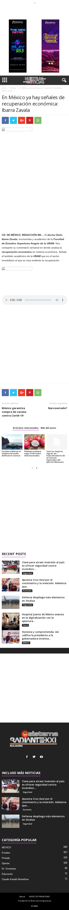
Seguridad (27, 573)
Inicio (4, 88)
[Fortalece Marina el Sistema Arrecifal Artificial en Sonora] (12, 442)
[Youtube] (42, 757)
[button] (63, 80)
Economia (27, 590)
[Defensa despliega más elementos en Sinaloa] (10, 602)
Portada (13, 88)
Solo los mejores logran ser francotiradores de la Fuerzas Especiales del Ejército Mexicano (56, 456)
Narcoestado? (57, 408)
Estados (6, 852)
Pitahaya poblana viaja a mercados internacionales (32, 453)
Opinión (6, 863)
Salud (25, 625)
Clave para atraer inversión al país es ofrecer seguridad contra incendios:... (43, 566)
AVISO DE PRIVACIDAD (39, 896)
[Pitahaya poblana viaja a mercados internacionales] (34, 442)
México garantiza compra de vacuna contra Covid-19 (14, 411)
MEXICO (26, 642)
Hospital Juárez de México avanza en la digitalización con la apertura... (43, 618)
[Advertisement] (34, 39)
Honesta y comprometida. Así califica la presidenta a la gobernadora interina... (40, 635)
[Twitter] (35, 757)
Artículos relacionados (26, 427)
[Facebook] (27, 757)
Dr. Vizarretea (9, 868)
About (22, 896)
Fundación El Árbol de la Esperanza (34, 900)
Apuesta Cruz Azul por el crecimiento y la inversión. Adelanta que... (44, 583)
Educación (7, 874)
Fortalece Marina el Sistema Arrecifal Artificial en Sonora (11, 453)
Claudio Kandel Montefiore (15, 879)
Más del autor (48, 427)
